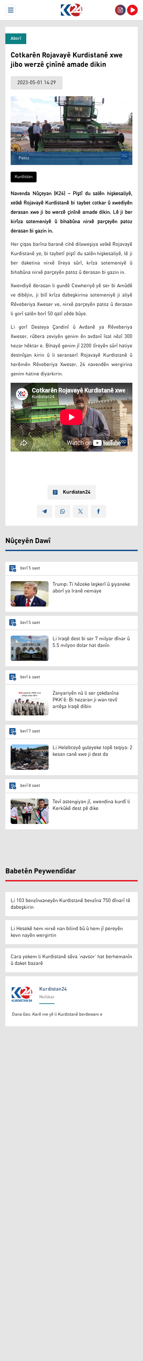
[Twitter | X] (80, 511)
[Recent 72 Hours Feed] (120, 10)
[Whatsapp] (62, 511)
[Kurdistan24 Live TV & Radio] (132, 10)
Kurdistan (24, 177)
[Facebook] (98, 511)
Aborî (16, 38)
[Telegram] (44, 511)
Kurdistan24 (76, 492)
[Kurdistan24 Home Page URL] (71, 10)
